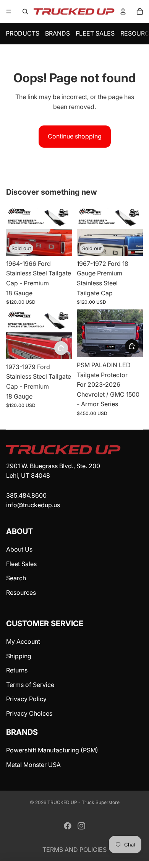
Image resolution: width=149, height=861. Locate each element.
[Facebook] (67, 825)
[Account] (123, 11)
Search (16, 578)
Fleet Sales (21, 564)
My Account (23, 641)
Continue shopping (75, 136)
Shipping (18, 656)
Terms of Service (30, 684)
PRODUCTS (22, 33)
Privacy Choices (29, 713)
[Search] (25, 11)
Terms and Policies (74, 849)
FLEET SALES (95, 33)
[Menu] (9, 11)
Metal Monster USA (33, 764)
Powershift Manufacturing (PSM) (52, 750)
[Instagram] (81, 825)
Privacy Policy (26, 699)
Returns (17, 670)
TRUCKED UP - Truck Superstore (83, 802)
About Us (19, 549)
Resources (21, 592)
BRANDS (57, 33)
